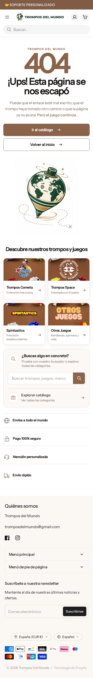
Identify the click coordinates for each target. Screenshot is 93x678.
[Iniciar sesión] (74, 17)
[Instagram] (17, 538)
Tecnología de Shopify (70, 668)
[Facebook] (7, 538)
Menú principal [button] (22, 554)
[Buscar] (79, 378)
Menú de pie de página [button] (28, 567)
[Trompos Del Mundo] (40, 17)
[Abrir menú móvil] (7, 17)
